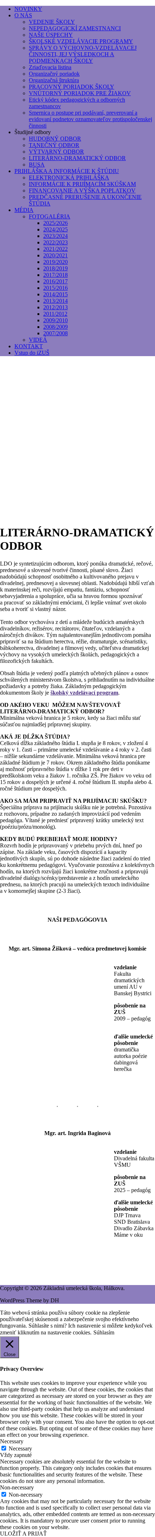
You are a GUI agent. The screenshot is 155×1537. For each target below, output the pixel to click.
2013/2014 (55, 301)
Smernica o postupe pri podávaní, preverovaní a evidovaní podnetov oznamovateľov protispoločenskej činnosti (90, 119)
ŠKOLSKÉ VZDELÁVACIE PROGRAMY (81, 41)
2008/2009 (55, 327)
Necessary (20, 1448)
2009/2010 (55, 320)
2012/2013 (55, 307)
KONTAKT (28, 346)
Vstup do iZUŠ (31, 353)
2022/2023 (55, 242)
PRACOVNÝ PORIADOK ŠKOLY (71, 87)
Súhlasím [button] (103, 1332)
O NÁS (23, 15)
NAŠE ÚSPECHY (51, 35)
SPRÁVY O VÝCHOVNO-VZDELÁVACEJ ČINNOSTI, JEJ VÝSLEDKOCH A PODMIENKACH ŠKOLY (83, 54)
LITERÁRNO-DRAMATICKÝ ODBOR (77, 158)
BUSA (37, 164)
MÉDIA (24, 210)
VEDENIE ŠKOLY (52, 22)
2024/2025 (55, 229)
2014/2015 (55, 294)
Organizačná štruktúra (54, 80)
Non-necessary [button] (17, 1487)
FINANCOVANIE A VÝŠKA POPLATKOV (82, 190)
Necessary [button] (11, 1441)
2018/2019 (55, 268)
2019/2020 (55, 262)
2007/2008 (55, 333)
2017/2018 (55, 275)
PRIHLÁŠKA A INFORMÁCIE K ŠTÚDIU (66, 171)
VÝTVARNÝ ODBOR (56, 152)
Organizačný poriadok (54, 74)
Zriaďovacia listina (50, 67)
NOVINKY (28, 9)
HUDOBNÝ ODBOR (55, 139)
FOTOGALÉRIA (49, 216)
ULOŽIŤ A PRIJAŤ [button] (23, 1534)
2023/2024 (55, 236)
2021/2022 (55, 249)
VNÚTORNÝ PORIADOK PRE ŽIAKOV (80, 93)
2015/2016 (55, 288)
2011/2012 (55, 314)
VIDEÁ (38, 340)
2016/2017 (55, 281)
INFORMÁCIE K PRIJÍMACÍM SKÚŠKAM (82, 184)
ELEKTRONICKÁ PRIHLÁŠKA (69, 177)
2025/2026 (55, 223)
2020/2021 (55, 255)
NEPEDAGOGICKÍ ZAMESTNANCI (75, 28)
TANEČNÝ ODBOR (54, 145)
